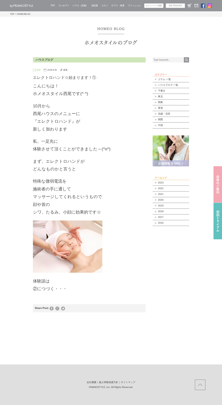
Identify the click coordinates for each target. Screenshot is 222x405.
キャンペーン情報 (154, 5)
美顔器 (94, 5)
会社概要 (91, 382)
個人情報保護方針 (108, 382)
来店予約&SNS (175, 5)
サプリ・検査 (117, 5)
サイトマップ (128, 382)
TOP (52, 5)
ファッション (134, 5)
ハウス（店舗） (80, 5)
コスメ (104, 5)
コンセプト (63, 5)
